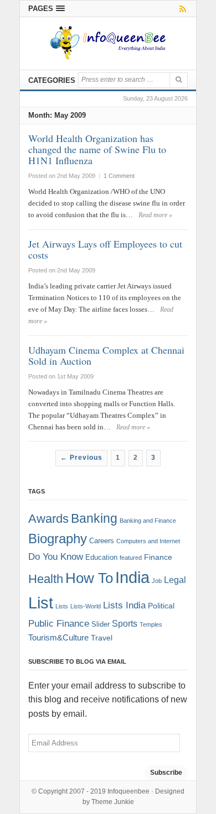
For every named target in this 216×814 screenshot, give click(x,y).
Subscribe (166, 772)
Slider (100, 624)
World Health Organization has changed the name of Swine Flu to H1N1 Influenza (97, 149)
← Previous (81, 457)
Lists (61, 606)
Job (157, 580)
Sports (124, 623)
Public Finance (58, 623)
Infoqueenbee (128, 791)
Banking (94, 518)
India (132, 577)
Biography (57, 538)
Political (161, 606)
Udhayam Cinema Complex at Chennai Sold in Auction (106, 355)
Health (45, 579)
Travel (101, 638)
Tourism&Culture (58, 637)
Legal (175, 580)
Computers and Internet (148, 541)
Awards (48, 519)
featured (131, 557)
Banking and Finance (148, 520)
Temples (151, 624)
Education (101, 557)
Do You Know (55, 557)
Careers (101, 541)
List (40, 603)
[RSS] (181, 8)
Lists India (124, 605)
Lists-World (85, 606)
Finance (158, 557)
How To (89, 578)
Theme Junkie (112, 802)
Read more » (155, 215)
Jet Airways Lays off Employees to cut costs (105, 249)
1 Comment (119, 175)
